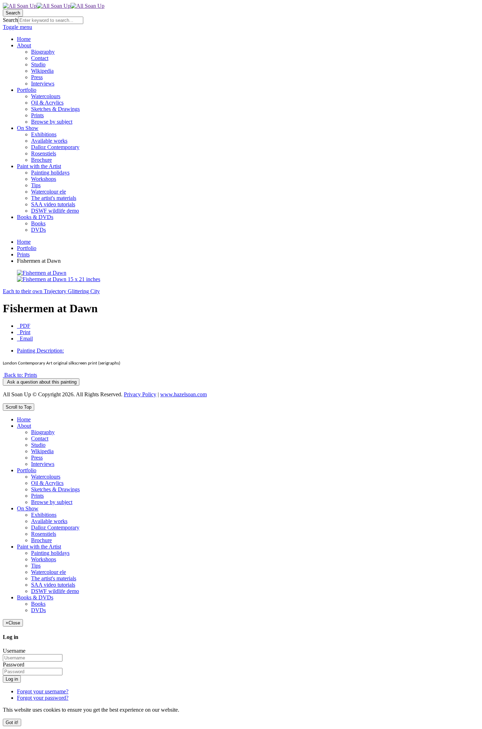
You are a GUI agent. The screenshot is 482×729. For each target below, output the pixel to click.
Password (13, 665)
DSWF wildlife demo (55, 591)
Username (14, 651)
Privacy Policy (140, 394)
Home (24, 242)
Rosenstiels (43, 534)
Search (10, 20)
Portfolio (26, 248)
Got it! (12, 722)
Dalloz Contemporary (55, 527)
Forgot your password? (42, 698)
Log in (12, 679)
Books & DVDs (35, 597)
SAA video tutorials (53, 585)
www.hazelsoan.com (183, 394)
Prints (23, 254)
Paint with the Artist (39, 547)
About (24, 426)
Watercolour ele (48, 572)
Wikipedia (42, 451)
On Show (27, 508)
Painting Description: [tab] (40, 351)
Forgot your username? (42, 691)
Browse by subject (51, 502)
